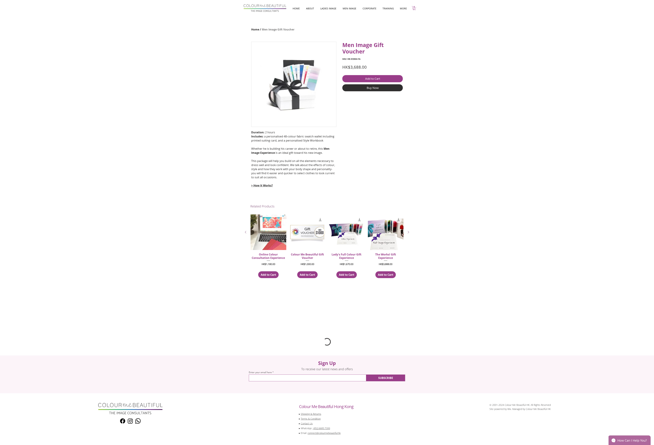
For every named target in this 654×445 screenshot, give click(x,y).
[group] (327, 246)
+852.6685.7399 (321, 428)
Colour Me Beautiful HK (538, 409)
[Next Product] (408, 232)
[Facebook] (122, 421)
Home (255, 29)
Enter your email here (260, 372)
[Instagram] (130, 421)
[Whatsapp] (138, 421)
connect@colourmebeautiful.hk (324, 433)
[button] (414, 8)
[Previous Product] (246, 232)
